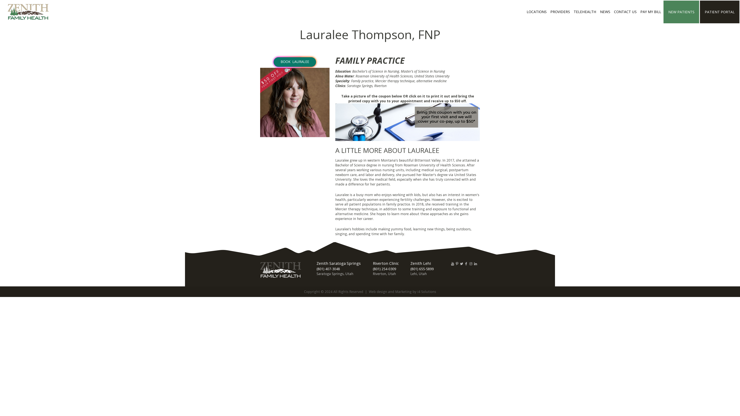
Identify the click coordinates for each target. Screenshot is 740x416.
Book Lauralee (295, 61)
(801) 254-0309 (384, 269)
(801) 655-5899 (422, 269)
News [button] (605, 11)
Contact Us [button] (625, 11)
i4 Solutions (426, 291)
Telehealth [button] (585, 11)
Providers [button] (560, 11)
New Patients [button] (681, 11)
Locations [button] (537, 11)
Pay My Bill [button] (650, 11)
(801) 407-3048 (328, 269)
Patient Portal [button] (720, 11)
